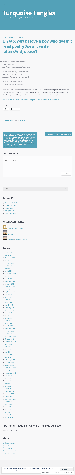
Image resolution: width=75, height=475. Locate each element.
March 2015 (9, 305)
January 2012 (9, 394)
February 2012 (10, 391)
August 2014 (9, 313)
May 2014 (8, 321)
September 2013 (10, 342)
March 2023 (9, 255)
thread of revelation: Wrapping (59, 134)
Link (21, 37)
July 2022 (8, 260)
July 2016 (8, 276)
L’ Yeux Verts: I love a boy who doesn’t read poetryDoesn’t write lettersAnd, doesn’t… (37, 46)
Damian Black (12, 229)
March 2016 (9, 279)
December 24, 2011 (10, 37)
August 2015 (9, 295)
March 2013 (9, 357)
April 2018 (8, 271)
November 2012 (10, 368)
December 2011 (10, 396)
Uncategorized (9, 120)
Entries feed (9, 448)
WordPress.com (10, 453)
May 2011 (8, 412)
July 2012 (8, 378)
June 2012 (8, 381)
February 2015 (10, 308)
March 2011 (9, 417)
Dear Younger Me (11, 213)
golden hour (9, 208)
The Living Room (21, 240)
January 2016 (9, 284)
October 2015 (9, 289)
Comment (66, 173)
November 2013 (10, 336)
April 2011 (8, 415)
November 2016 (10, 274)
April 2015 (8, 302)
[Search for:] (35, 189)
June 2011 (8, 409)
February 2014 (10, 328)
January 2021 (9, 263)
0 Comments (21, 120)
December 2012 (10, 365)
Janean (10, 234)
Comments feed (10, 451)
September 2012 (10, 373)
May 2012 (8, 383)
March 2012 (9, 389)
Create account (10, 443)
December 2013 (10, 334)
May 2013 (8, 352)
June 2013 (8, 349)
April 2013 (8, 355)
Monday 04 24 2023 (11, 203)
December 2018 (10, 266)
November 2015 (10, 287)
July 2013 (8, 347)
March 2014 (9, 326)
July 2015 (8, 297)
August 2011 (9, 404)
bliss (21, 229)
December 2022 (10, 258)
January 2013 (9, 362)
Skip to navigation (4, 4)
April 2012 (8, 386)
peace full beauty (11, 205)
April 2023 (8, 253)
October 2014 (9, 310)
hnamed (5, 57)
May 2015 (8, 300)
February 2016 (10, 281)
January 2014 (9, 331)
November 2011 (10, 399)
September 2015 (10, 292)
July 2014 (8, 315)
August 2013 (9, 344)
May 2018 (8, 268)
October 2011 (9, 402)
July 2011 (8, 407)
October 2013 (9, 339)
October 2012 (9, 370)
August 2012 (9, 376)
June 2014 (8, 318)
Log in (7, 446)
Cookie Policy (38, 470)
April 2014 (8, 323)
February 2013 (10, 360)
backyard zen (9, 211)
